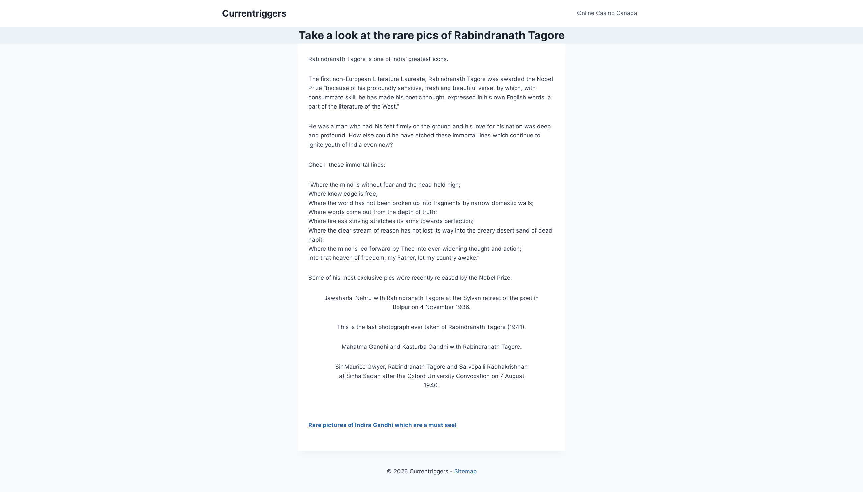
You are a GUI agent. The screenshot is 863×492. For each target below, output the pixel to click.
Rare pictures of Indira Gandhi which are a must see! (382, 425)
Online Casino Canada (607, 13)
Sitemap (465, 471)
